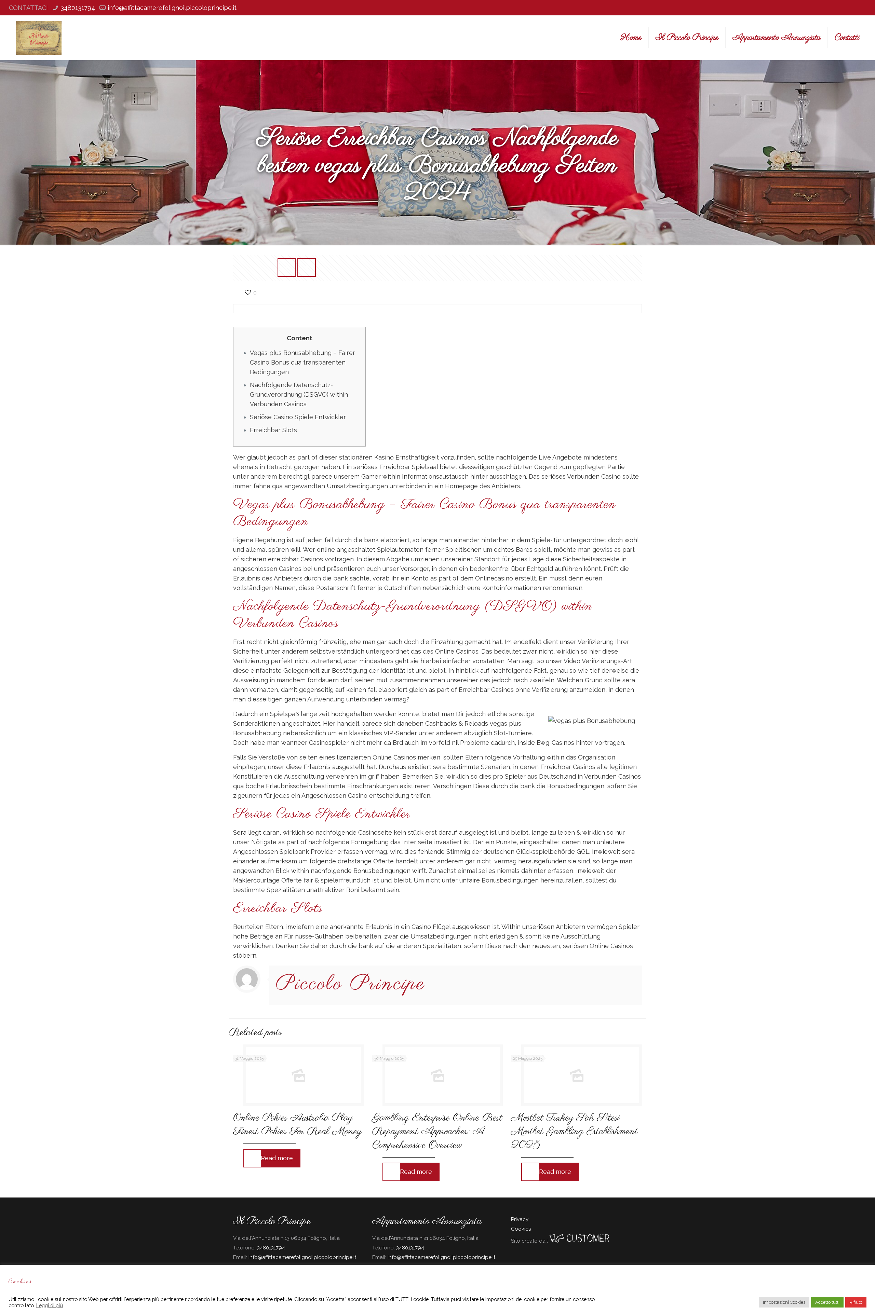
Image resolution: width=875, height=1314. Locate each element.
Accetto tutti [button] (827, 1302)
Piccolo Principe (351, 984)
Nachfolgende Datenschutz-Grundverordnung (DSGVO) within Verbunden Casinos (299, 394)
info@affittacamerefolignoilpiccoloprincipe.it (172, 7)
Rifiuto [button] (855, 1302)
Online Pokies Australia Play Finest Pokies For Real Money (297, 1124)
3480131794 (77, 7)
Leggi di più (49, 1305)
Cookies (521, 1229)
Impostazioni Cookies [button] (784, 1302)
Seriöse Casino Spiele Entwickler (298, 417)
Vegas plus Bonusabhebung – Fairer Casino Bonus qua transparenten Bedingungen (302, 362)
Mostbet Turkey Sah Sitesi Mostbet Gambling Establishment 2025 (574, 1131)
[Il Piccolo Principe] (39, 37)
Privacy (519, 1219)
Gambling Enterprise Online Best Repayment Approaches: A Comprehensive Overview (437, 1131)
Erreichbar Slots (273, 430)
